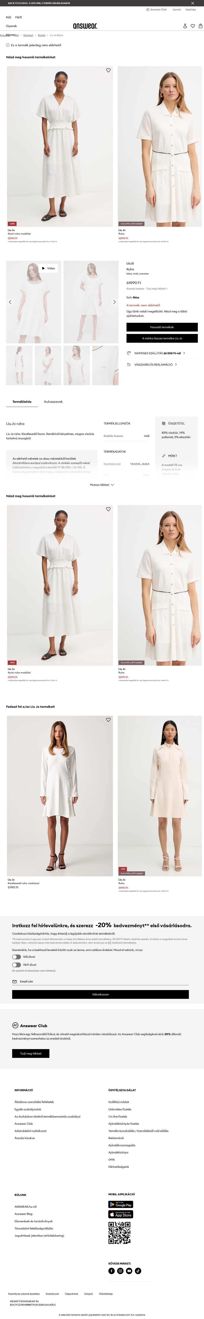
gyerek (11, 26)
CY (15, 1304)
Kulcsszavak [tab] (53, 402)
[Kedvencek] (192, 26)
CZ (18, 1304)
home (10, 35)
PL (34, 1304)
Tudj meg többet (30, 1053)
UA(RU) (52, 1304)
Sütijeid (88, 1293)
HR (25, 1304)
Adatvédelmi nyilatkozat (30, 1131)
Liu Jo (130, 263)
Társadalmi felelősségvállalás (34, 1228)
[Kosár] (200, 26)
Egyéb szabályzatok (28, 1109)
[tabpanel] (102, 448)
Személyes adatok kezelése (24, 1293)
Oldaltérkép (106, 1293)
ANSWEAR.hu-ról (25, 1206)
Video (51, 268)
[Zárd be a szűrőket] (192, 3)
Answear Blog (23, 1214)
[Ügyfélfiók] (185, 26)
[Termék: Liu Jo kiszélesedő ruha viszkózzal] (60, 796)
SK (42, 1304)
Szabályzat (52, 1293)
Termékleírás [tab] (22, 402)
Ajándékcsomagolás (121, 1145)
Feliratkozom (100, 994)
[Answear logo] (85, 26)
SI (40, 1304)
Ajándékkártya (118, 1152)
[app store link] (120, 1213)
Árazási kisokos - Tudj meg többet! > (147, 288)
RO (37, 1304)
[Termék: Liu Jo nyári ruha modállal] (60, 146)
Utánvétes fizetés (119, 1109)
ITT (109, 942)
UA (46, 1304)
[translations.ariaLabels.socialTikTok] (138, 1271)
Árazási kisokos (25, 1138)
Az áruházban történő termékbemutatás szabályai (47, 1116)
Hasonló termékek (162, 327)
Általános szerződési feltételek (34, 1102)
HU (29, 1304)
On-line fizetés (117, 1116)
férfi (18, 17)
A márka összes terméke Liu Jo (162, 338)
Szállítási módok (118, 1102)
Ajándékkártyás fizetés (123, 1123)
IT (32, 1304)
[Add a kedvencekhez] (108, 70)
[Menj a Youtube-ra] (129, 1271)
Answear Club (24, 1123)
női (8, 17)
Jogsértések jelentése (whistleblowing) (39, 1235)
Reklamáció (116, 1138)
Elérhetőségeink (118, 1167)
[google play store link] (120, 1204)
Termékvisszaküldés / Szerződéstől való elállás (138, 1131)
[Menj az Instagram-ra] (120, 1271)
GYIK (111, 1159)
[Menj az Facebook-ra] (111, 1271)
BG (12, 1304)
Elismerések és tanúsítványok (34, 1221)
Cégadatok (71, 1293)
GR (22, 1304)
